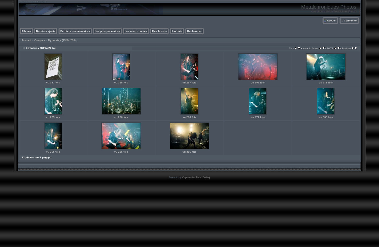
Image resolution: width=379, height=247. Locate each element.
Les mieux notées (136, 31)
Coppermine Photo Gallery (196, 177)
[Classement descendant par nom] (323, 48)
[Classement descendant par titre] (299, 48)
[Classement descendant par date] (338, 48)
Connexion (350, 20)
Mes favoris (159, 31)
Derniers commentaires (75, 31)
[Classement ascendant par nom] (320, 48)
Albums (26, 31)
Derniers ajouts (45, 31)
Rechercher (194, 31)
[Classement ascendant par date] (335, 48)
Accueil (331, 20)
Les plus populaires (107, 31)
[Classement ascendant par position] (352, 48)
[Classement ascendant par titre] (296, 48)
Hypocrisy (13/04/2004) (62, 40)
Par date (177, 31)
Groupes (39, 40)
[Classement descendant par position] (356, 48)
